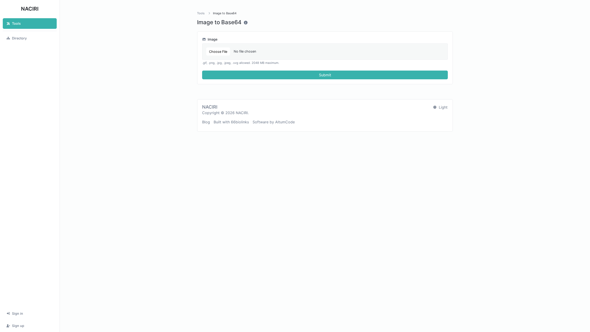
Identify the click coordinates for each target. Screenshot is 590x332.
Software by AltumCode (274, 122)
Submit (325, 75)
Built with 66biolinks (231, 122)
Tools (16, 23)
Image (212, 39)
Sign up (18, 326)
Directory (19, 38)
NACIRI (29, 9)
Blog (206, 122)
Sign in (17, 313)
